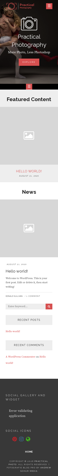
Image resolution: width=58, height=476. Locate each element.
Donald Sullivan (14, 296)
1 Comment (33, 296)
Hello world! (29, 171)
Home (29, 451)
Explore (31, 63)
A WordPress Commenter (20, 356)
